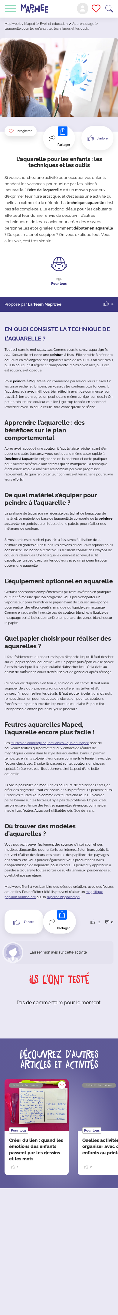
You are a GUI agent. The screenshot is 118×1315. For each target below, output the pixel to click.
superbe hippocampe (63, 897)
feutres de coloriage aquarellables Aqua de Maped (50, 743)
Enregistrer (24, 131)
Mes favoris (96, 8)
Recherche (109, 8)
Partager (63, 144)
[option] (36, 1127)
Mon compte (82, 8)
